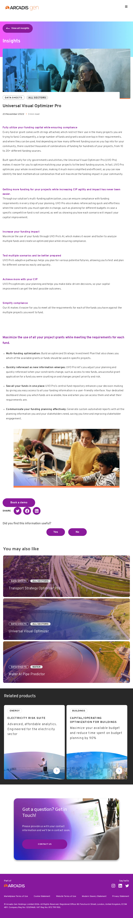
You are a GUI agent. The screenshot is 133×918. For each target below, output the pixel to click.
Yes (55, 532)
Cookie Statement (42, 896)
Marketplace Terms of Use (16, 896)
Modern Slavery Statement (94, 896)
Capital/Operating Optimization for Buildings (94, 707)
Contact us (44, 844)
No (77, 532)
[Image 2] (67, 464)
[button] (17, 511)
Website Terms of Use (66, 896)
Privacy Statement (120, 896)
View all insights (20, 28)
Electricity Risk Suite (17, 707)
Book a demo (18, 502)
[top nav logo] (22, 8)
